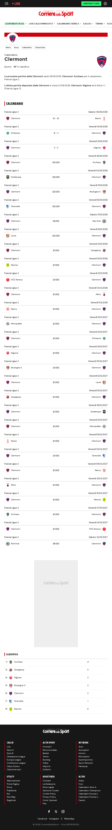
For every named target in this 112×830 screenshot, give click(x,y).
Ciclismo (47, 769)
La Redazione (49, 784)
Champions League (16, 756)
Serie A (10, 750)
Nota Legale (48, 787)
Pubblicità (11, 790)
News (8, 47)
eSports (46, 766)
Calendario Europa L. (88, 793)
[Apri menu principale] (6, 4)
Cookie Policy (49, 793)
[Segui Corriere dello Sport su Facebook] (49, 811)
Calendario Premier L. (89, 797)
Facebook (42, 818)
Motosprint (84, 756)
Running (46, 759)
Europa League (14, 759)
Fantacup (83, 766)
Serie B (10, 753)
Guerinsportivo (86, 759)
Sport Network (86, 763)
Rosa (16, 47)
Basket (46, 753)
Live (17, 4)
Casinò (82, 800)
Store (9, 787)
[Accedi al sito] (106, 4)
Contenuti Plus (14, 23)
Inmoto (82, 753)
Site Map (11, 797)
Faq (44, 803)
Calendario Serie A (68, 24)
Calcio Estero (13, 766)
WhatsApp (69, 818)
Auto (81, 746)
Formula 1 (47, 746)
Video (81, 780)
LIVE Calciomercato (41, 24)
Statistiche (40, 47)
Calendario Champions (89, 790)
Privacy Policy (49, 797)
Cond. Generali (50, 800)
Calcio (87, 24)
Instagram (54, 818)
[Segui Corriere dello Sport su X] (56, 811)
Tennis (99, 24)
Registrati (11, 800)
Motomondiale (50, 750)
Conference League (16, 763)
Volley (45, 763)
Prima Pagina (13, 784)
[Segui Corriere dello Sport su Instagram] (63, 811)
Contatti (47, 780)
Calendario (27, 47)
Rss (8, 793)
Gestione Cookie (51, 790)
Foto (81, 784)
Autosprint (84, 750)
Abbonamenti (13, 780)
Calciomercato (14, 769)
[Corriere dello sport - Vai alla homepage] (56, 14)
